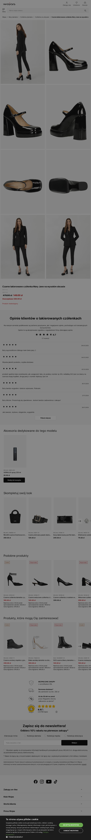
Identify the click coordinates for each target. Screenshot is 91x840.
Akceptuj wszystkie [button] (71, 825)
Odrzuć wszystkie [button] (71, 831)
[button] (31, 837)
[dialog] (45, 420)
